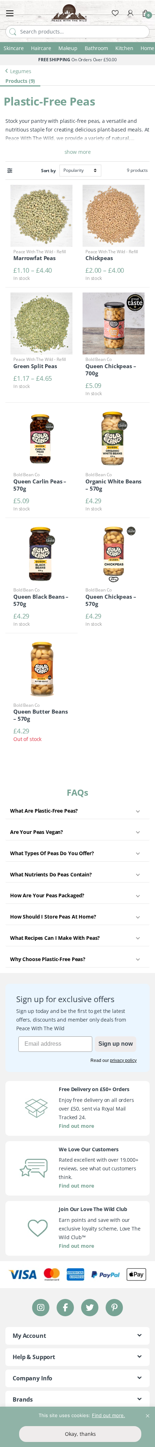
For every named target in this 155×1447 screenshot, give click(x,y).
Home (147, 48)
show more (78, 151)
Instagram (41, 1307)
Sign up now (115, 1044)
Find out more (76, 1125)
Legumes (20, 70)
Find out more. (108, 1415)
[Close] (147, 1412)
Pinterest (114, 1307)
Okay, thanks (80, 1433)
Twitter (90, 1307)
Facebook (65, 1307)
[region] (77, 1427)
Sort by (48, 170)
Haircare (41, 48)
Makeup (68, 48)
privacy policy (123, 1060)
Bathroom (96, 48)
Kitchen (124, 48)
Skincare (14, 48)
